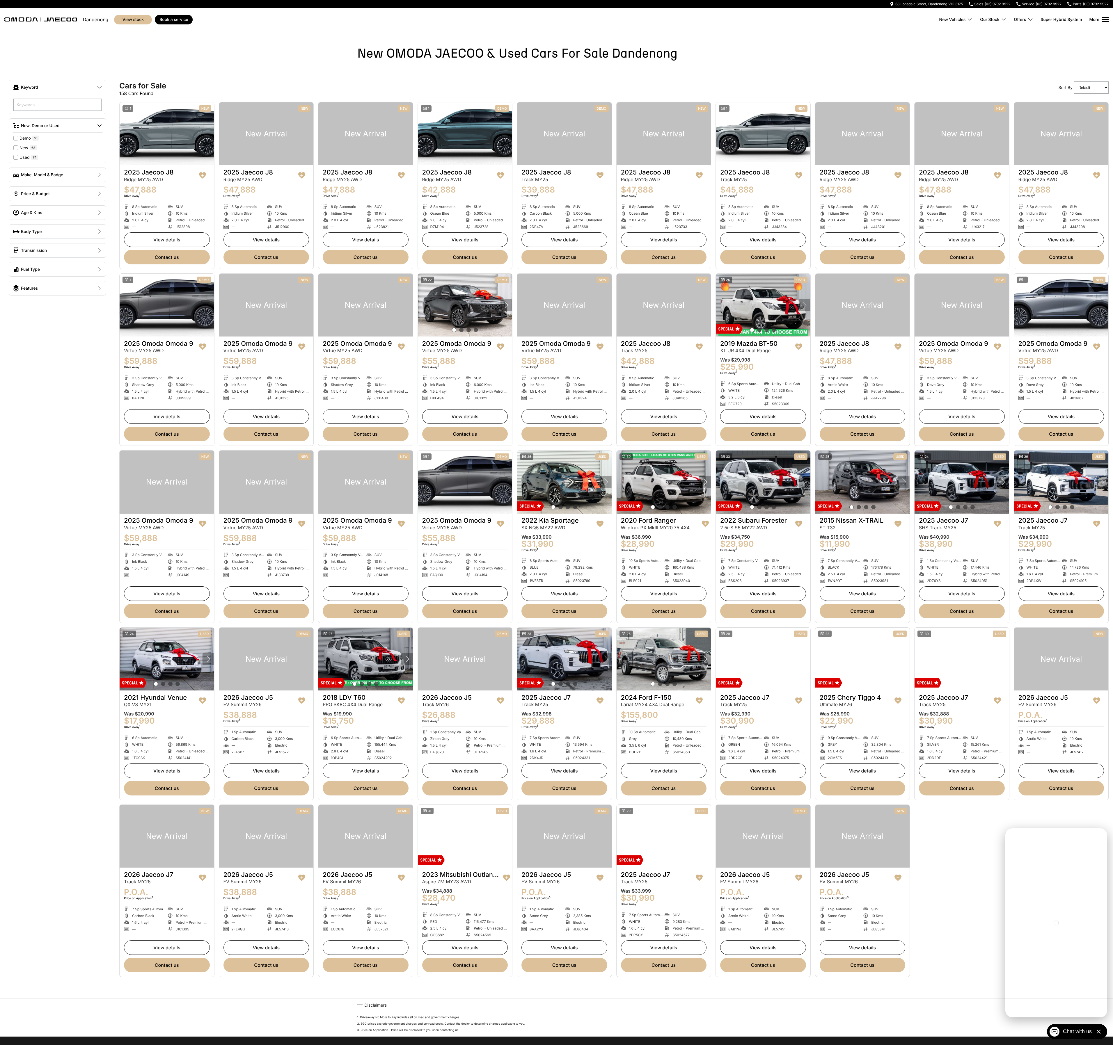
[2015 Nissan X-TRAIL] (862, 482)
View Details (166, 240)
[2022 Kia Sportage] (564, 482)
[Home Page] (40, 19)
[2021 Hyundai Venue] (167, 659)
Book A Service (173, 19)
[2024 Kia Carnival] (763, 1013)
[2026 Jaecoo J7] (167, 836)
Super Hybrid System (1061, 19)
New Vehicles (952, 19)
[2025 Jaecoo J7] (962, 482)
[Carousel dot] (454, 330)
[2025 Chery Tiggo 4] (862, 659)
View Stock (133, 19)
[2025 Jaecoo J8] (167, 133)
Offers (1020, 19)
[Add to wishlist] (202, 175)
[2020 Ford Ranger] (664, 482)
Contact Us (167, 257)
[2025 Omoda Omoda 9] (167, 305)
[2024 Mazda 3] (862, 1013)
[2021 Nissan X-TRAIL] (664, 1013)
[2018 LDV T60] (365, 659)
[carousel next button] (506, 305)
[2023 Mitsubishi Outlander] (465, 836)
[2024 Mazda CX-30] (465, 1013)
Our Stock (989, 19)
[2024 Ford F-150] (664, 659)
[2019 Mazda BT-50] (763, 305)
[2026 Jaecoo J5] (266, 659)
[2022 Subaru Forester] (763, 482)
